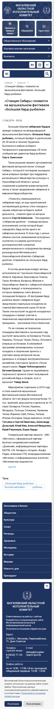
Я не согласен (33, 704)
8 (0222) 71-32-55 (14, 656)
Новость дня (11, 568)
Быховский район (15, 487)
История (9, 554)
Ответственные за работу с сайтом (24, 616)
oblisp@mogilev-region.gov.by (35, 653)
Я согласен (13, 704)
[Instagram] (40, 65)
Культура (9, 519)
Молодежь (10, 547)
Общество (10, 512)
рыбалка (37, 487)
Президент (10, 575)
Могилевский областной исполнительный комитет (26, 10)
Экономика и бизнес (16, 505)
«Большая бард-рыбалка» (19, 483)
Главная (8, 82)
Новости (21, 82)
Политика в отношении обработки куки (26, 629)
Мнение (8, 561)
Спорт (7, 526)
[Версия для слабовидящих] (47, 65)
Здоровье (9, 540)
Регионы (9, 533)
